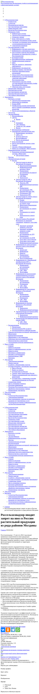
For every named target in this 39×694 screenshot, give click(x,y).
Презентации (16, 327)
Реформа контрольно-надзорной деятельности (23, 332)
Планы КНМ (16, 104)
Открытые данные (18, 37)
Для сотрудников (10, 392)
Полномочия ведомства (16, 25)
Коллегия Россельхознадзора (17, 30)
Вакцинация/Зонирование (28, 166)
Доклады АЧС (24, 183)
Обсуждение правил (22, 155)
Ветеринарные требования (20, 129)
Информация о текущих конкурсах (23, 49)
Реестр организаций (22, 140)
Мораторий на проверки (20, 102)
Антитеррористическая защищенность (20, 342)
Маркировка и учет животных (18, 337)
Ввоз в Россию (17, 368)
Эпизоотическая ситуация (16, 159)
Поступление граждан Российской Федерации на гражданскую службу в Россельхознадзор (24, 54)
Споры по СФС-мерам (23, 126)
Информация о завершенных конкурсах (25, 51)
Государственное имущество (17, 92)
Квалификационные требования (22, 59)
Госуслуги (11, 112)
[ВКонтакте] (3, 629)
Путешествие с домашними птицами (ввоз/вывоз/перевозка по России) (24, 379)
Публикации (24, 174)
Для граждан (9, 359)
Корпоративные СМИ (15, 356)
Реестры (11, 157)
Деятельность (9, 97)
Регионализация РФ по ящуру (22, 329)
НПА (14, 63)
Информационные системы (17, 150)
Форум (18, 119)
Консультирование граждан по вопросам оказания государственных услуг (21, 400)
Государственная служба (16, 47)
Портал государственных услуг (11, 657)
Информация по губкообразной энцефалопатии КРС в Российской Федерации (26, 261)
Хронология (24, 178)
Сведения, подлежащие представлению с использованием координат (25, 43)
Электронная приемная (19, 45)
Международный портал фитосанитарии (14, 653)
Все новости (5, 633)
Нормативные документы (24, 133)
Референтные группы (19, 33)
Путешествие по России (20, 371)
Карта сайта (15, 658)
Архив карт (23, 250)
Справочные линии (14, 382)
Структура (11, 23)
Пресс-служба (9, 344)
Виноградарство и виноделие (17, 341)
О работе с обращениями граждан (19, 365)
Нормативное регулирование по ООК (27, 237)
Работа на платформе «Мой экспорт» (24, 148)
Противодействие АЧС (27, 191)
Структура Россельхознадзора (18, 395)
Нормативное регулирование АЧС (26, 189)
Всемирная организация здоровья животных (15, 650)
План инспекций (17, 141)
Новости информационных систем (19, 349)
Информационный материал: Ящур (26, 168)
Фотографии (24, 272)
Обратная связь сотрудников (21, 87)
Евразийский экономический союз (23, 131)
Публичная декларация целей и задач (24, 40)
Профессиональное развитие (21, 61)
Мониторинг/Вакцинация (28, 205)
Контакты (11, 358)
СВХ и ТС (19, 135)
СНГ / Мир (23, 270)
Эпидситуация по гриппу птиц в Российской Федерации (26, 197)
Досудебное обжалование (16, 95)
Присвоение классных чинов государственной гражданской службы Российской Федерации (24, 83)
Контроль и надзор (14, 99)
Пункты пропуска (22, 136)
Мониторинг (12, 334)
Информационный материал (29, 243)
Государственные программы (17, 27)
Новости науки (13, 351)
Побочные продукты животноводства (20, 339)
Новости (22, 253)
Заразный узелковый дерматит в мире (26, 230)
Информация (24, 251)
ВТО (13, 121)
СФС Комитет (20, 124)
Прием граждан (13, 363)
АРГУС (14, 117)
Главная (7, 507)
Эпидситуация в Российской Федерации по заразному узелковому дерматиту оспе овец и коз (26, 221)
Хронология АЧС (25, 195)
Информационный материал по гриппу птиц (29, 202)
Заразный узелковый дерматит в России (26, 226)
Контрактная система (15, 90)
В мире (22, 200)
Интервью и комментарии (16, 353)
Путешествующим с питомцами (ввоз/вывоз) (22, 366)
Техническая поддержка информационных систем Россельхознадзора (22, 403)
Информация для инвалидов (21, 68)
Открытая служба (14, 32)
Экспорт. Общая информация (21, 147)
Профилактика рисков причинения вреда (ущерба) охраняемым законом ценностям (24, 107)
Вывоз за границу (18, 370)
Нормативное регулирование (24, 255)
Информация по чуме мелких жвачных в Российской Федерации (25, 290)
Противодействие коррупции (17, 93)
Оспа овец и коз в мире (27, 241)
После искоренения (26, 258)
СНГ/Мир (23, 176)
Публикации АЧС (25, 193)
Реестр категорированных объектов (23, 111)
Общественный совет (15, 28)
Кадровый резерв (17, 57)
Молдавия (22, 626)
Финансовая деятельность (16, 88)
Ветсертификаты (17, 116)
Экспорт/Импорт (13, 114)
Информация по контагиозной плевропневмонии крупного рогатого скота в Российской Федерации (26, 276)
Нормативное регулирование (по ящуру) (28, 171)
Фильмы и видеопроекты (16, 354)
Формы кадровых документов (22, 69)
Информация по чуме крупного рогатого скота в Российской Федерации (26, 246)
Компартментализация (15, 335)
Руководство (12, 21)
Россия (14, 160)
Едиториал (19, 123)
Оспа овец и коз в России (28, 239)
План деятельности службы (21, 39)
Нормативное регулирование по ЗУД (27, 233)
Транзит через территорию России (23, 373)
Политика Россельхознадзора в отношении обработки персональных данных (22, 388)
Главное (11, 346)
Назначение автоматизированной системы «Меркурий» (23, 153)
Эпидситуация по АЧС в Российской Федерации (24, 180)
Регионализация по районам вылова (24, 330)
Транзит (14, 145)
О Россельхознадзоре (11, 20)
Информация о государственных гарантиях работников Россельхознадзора (22, 78)
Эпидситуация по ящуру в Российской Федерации (24, 163)
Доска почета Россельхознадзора (22, 75)
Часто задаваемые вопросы (17, 383)
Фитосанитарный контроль (9, 626)
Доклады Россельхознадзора (21, 35)
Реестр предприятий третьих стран (23, 143)
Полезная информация (15, 385)
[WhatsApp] (18, 629)
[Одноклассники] (8, 629)
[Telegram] (13, 629)
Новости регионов (14, 347)
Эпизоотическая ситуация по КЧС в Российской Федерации (27, 312)
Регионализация (13, 325)
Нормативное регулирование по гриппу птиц (28, 208)
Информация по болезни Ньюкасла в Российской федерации (24, 304)
